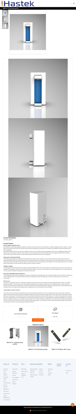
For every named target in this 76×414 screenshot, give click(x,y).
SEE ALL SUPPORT (38, 320)
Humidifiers (15, 379)
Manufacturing (34, 364)
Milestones (6, 389)
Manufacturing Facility (33, 375)
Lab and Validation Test (23, 375)
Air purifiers (15, 369)
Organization (6, 393)
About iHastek (5, 373)
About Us (6, 364)
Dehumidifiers (15, 377)
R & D (22, 364)
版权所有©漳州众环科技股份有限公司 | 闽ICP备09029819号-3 (38, 407)
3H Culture (5, 391)
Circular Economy (41, 373)
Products (15, 364)
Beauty (14, 375)
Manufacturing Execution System (33, 370)
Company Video (5, 369)
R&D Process (24, 371)
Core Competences (6, 382)
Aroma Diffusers (14, 372)
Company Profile (5, 377)
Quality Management (6, 396)
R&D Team (23, 369)
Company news (50, 369)
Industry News (50, 373)
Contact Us (68, 365)
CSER (40, 364)
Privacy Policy (59, 365)
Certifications (6, 399)
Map (67, 372)
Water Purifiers (14, 382)
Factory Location (5, 386)
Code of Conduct (41, 369)
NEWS (50, 364)
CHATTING (55, 316)
